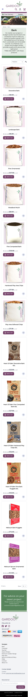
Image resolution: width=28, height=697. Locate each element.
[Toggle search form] (16, 9)
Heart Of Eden (6, 652)
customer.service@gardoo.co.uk (15, 673)
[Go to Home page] (14, 4)
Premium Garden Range (9, 653)
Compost (4, 648)
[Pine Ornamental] (14, 155)
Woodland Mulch (14, 207)
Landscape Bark (14, 129)
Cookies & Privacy (18, 692)
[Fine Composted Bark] (14, 233)
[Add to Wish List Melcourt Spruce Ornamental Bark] (23, 576)
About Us (4, 662)
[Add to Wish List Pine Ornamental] (23, 176)
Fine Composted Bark (14, 246)
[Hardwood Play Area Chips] (14, 272)
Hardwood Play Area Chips (14, 285)
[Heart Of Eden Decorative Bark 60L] (14, 350)
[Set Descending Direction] (26, 62)
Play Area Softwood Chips (14, 324)
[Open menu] (3, 9)
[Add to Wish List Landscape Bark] (23, 137)
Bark (9, 27)
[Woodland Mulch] (14, 194)
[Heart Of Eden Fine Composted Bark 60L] (14, 391)
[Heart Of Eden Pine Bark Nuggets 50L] (14, 473)
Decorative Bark (14, 91)
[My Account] (20, 9)
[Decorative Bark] (14, 77)
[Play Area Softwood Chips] (14, 311)
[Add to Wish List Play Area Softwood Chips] (23, 332)
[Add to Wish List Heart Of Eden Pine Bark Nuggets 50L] (23, 496)
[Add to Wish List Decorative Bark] (23, 98)
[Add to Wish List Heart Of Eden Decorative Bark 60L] (23, 373)
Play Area (4, 655)
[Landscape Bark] (14, 116)
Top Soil (4, 650)
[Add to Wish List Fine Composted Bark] (23, 254)
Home (4, 27)
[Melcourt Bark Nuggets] (14, 514)
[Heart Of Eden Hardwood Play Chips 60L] (14, 432)
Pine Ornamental (14, 168)
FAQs (3, 659)
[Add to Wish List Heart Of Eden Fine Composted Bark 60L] (23, 414)
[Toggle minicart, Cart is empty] (24, 9)
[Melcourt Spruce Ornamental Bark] (14, 553)
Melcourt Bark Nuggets (14, 528)
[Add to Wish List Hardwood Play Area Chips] (23, 293)
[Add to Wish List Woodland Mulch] (23, 215)
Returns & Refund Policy (9, 657)
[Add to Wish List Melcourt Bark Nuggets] (23, 535)
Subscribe (21, 687)
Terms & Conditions (8, 692)
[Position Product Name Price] (17, 61)
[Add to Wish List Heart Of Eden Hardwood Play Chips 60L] (23, 455)
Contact (4, 661)
